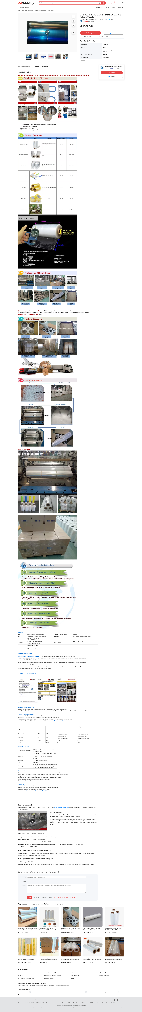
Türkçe (107, 1002)
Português (64, 1002)
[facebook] (114, 999)
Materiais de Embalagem (40, 10)
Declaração (32, 999)
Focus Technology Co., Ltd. (68, 1005)
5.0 (107, 68)
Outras (72, 978)
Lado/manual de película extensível (26, 978)
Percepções (100, 999)
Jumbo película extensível (103, 975)
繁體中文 (38, 1002)
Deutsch (58, 1002)
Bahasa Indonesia (120, 1002)
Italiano (69, 1002)
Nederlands (92, 1002)
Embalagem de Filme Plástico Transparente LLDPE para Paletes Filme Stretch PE (48, 930)
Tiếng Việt (113, 1002)
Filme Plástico (81, 992)
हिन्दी (97, 1002)
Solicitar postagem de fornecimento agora (64, 897)
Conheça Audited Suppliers (90, 999)
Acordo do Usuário (40, 999)
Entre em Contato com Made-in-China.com (65, 999)
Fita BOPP (20, 975)
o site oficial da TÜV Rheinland (61, 807)
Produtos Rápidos (79, 999)
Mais (19, 994)
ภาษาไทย (102, 1002)
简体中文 (32, 1002)
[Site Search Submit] (103, 3)
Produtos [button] (41, 3)
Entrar (122, 4)
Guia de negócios (108, 999)
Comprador (98, 7)
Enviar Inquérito (90, 33)
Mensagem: (23, 885)
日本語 (43, 1002)
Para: (24, 881)
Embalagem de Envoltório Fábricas (67, 992)
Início (19, 10)
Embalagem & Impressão (27, 10)
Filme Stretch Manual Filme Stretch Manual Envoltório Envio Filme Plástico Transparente (113, 959)
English (27, 1002)
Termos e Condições (119, 1006)
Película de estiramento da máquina (52, 975)
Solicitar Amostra (109, 36)
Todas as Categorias (24, 7)
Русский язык (76, 1002)
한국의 (82, 1002)
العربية (87, 1002)
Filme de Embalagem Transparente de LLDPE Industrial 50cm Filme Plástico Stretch (48, 959)
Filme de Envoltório (92, 992)
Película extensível (75, 973)
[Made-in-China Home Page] (26, 3)
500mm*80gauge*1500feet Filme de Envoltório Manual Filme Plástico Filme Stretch (92, 959)
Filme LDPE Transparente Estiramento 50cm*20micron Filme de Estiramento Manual (113, 930)
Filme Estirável (51, 10)
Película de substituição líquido (51, 973)
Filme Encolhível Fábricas (37, 992)
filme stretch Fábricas (51, 992)
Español (53, 1002)
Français (48, 1002)
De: (25, 877)
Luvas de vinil (21, 973)
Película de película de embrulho (105, 973)
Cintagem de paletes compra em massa (108, 992)
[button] (99, 3)
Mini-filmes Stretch (75, 975)
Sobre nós (26, 999)
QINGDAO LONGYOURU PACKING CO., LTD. (93, 19)
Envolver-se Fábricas (23, 992)
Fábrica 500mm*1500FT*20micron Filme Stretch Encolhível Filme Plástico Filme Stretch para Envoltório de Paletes (70, 959)
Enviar (29, 897)
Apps (113, 7)
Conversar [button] (114, 33)
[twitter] (117, 999)
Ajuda (107, 7)
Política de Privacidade (50, 999)
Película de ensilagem (49, 978)
